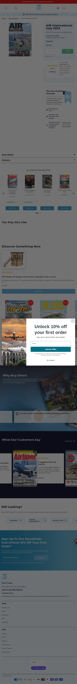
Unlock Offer (50, 349)
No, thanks (51, 360)
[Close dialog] (72, 321)
